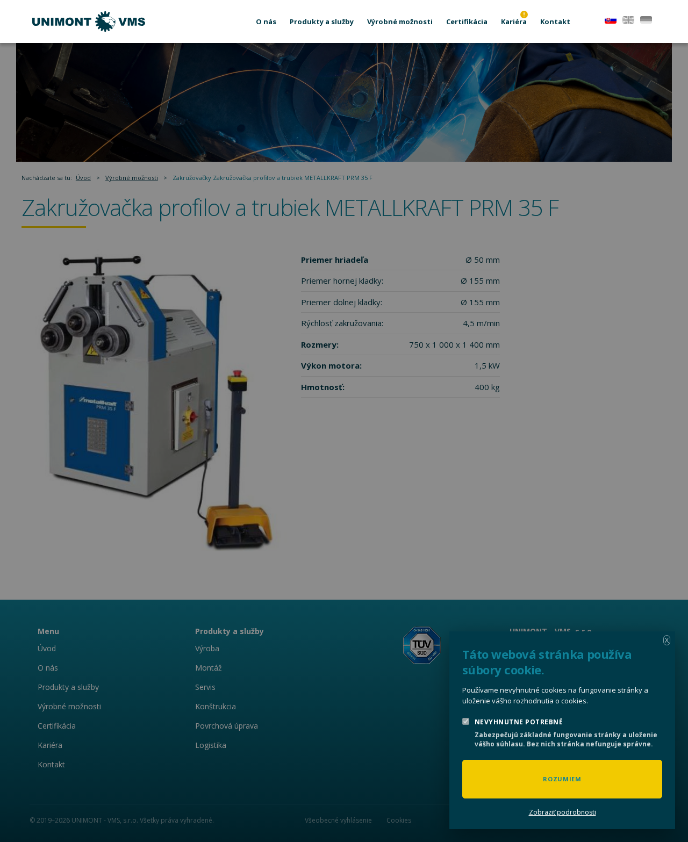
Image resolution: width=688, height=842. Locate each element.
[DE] (646, 18)
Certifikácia (467, 21)
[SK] (611, 18)
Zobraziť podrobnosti (562, 812)
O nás (266, 21)
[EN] (628, 18)
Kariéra (514, 21)
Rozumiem (562, 779)
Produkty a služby (322, 21)
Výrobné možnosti (400, 21)
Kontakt (555, 21)
